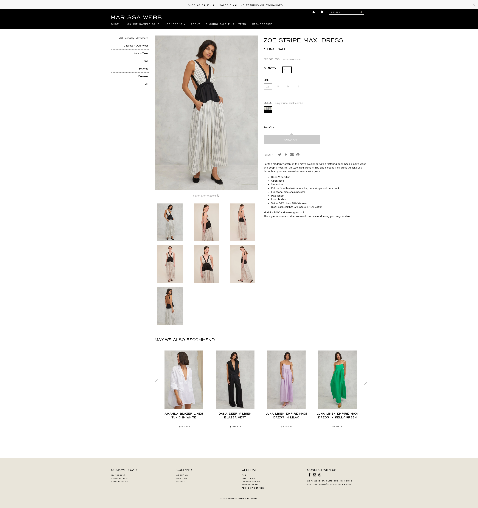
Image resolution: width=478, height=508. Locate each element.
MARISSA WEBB (236, 498)
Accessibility (250, 484)
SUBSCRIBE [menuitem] (263, 24)
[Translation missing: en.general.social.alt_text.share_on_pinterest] (298, 154)
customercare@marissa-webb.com (329, 484)
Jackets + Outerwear (136, 45)
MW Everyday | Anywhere (133, 38)
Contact (181, 481)
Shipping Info (119, 478)
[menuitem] (314, 12)
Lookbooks (174, 24)
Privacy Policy (251, 481)
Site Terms (248, 478)
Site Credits (251, 498)
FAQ (244, 475)
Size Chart (269, 127)
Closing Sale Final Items (226, 24)
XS (267, 86)
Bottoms (143, 68)
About (195, 24)
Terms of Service (253, 488)
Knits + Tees (141, 53)
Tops (145, 61)
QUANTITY (270, 68)
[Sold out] (292, 139)
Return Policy (119, 481)
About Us (182, 475)
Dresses (143, 76)
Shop (115, 24)
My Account (118, 475)
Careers (181, 478)
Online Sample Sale (143, 24)
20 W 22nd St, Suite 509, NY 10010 (329, 480)
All (146, 84)
